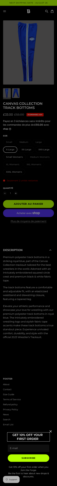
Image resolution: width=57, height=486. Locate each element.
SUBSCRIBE (28, 458)
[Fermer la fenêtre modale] (50, 431)
